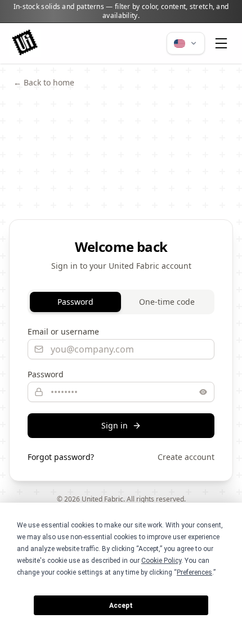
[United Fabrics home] (25, 43)
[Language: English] (186, 43)
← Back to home (44, 82)
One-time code (167, 301)
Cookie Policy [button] (161, 561)
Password (75, 301)
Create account (186, 457)
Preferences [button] (194, 572)
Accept (121, 606)
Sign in (114, 425)
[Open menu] (221, 43)
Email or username (63, 332)
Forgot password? (61, 457)
